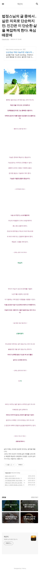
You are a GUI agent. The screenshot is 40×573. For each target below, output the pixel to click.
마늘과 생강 (8, 472)
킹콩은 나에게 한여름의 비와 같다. (12, 478)
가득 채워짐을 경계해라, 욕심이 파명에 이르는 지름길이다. (14, 480)
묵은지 (6, 537)
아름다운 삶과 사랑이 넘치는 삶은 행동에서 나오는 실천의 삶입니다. (14, 482)
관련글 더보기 (34, 497)
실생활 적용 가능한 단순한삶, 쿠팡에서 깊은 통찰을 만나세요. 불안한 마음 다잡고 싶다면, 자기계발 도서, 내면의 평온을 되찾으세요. (20, 56)
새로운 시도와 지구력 (9, 476)
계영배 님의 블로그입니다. (11, 539)
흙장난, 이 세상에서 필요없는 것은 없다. (14, 485)
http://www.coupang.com (14, 49)
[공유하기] (11, 464)
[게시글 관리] (13, 464)
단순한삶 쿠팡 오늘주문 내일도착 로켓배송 (20, 52)
